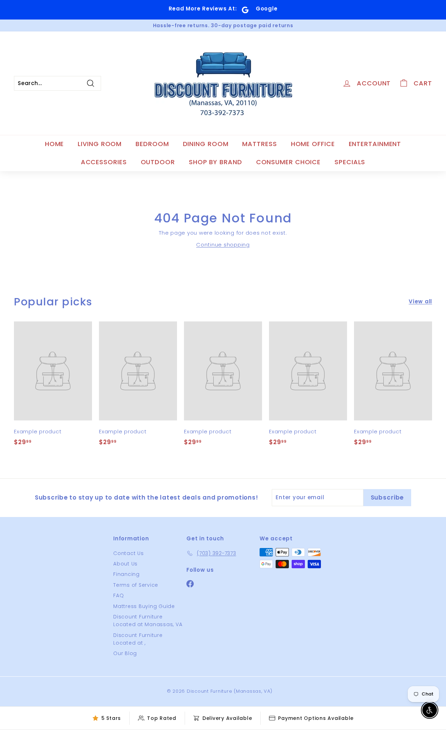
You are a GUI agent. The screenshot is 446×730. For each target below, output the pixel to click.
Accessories (104, 162)
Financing (126, 574)
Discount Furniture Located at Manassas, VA (147, 620)
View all (420, 301)
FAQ (118, 595)
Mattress (259, 143)
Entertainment (375, 143)
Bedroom (152, 143)
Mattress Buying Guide (144, 606)
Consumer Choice (288, 162)
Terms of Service (135, 584)
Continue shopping (223, 244)
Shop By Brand (215, 162)
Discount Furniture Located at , (138, 639)
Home (54, 143)
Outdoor (158, 162)
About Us (125, 563)
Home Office (313, 143)
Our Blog (125, 653)
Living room (100, 143)
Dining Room (206, 143)
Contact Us (128, 553)
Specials (349, 162)
